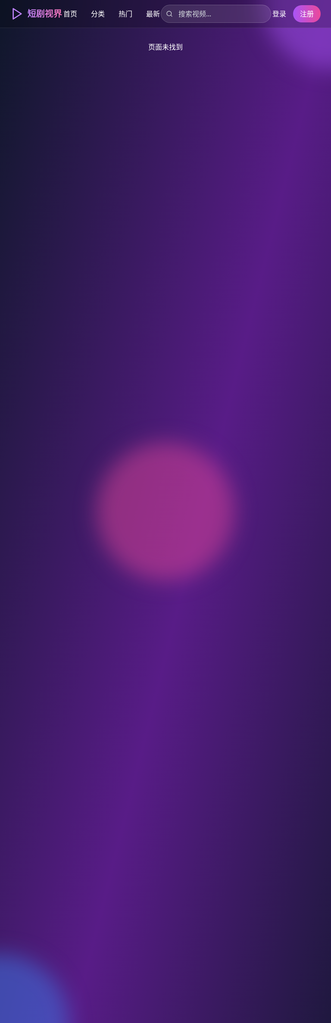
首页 (70, 14)
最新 (153, 14)
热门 (125, 14)
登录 (279, 14)
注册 (307, 14)
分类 (98, 14)
